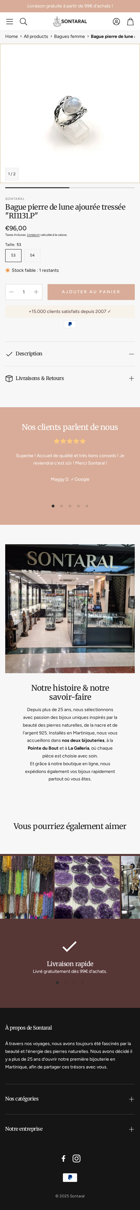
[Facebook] (63, 1158)
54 (32, 255)
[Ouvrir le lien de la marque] (72, 888)
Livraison (33, 235)
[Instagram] (76, 1158)
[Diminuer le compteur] (11, 292)
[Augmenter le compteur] (36, 292)
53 (13, 255)
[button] (9, 21)
